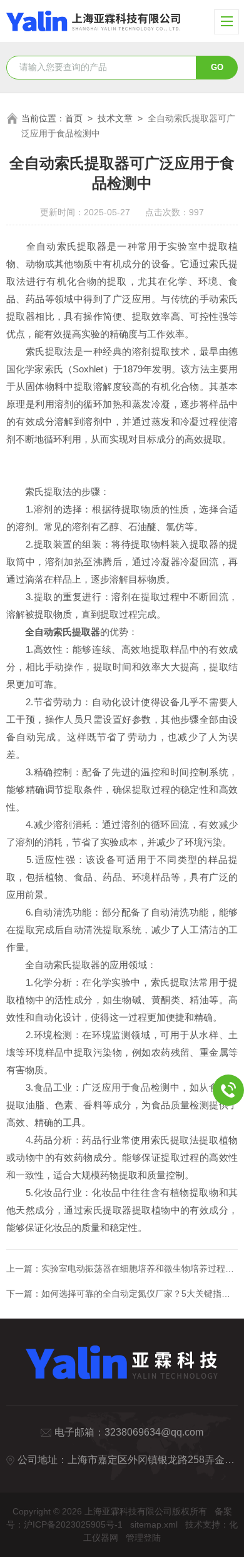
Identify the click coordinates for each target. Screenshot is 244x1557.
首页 (74, 118)
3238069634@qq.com (153, 1432)
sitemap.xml (154, 1524)
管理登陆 (143, 1538)
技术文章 (115, 118)
